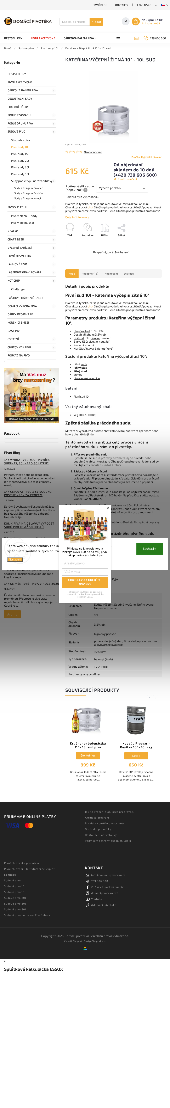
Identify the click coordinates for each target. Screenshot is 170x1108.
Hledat (96, 21)
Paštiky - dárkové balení (25, 298)
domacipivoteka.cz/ (104, 893)
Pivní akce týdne (19, 82)
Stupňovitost (82, 331)
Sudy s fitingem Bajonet (28, 188)
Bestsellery (16, 74)
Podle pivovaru (18, 115)
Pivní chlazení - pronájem (21, 863)
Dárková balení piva (22, 90)
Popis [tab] (71, 273)
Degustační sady (19, 98)
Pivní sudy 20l (20, 160)
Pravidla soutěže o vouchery (104, 823)
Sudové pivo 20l (15, 897)
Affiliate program (97, 817)
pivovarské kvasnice (87, 378)
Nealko (12, 231)
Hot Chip (13, 280)
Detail (88, 755)
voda (84, 364)
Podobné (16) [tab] (90, 273)
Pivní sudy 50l (20, 174)
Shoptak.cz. (99, 941)
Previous (150, 697)
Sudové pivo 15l (15, 892)
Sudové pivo (16, 131)
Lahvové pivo (17, 264)
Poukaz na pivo (18, 355)
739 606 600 (99, 881)
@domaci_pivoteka (104, 905)
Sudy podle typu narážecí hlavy (31, 181)
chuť (90, 207)
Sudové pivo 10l (15, 886)
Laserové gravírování (24, 272)
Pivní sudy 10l (20, 147)
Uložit (75, 243)
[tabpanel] (87, 744)
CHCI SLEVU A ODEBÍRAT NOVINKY (85, 582)
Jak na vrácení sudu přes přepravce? (110, 811)
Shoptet (77, 941)
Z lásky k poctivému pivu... (109, 887)
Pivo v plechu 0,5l (22, 222)
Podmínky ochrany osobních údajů (108, 840)
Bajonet (100, 348)
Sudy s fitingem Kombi (27, 198)
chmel (78, 374)
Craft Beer (15, 239)
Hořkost (79, 338)
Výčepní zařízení (19, 247)
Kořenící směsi (18, 322)
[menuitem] (15, 38)
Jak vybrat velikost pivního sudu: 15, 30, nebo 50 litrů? (27, 461)
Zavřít (148, 242)
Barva (77, 341)
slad (84, 367)
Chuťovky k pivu (19, 347)
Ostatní (13, 339)
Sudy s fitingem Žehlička (28, 193)
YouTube (96, 899)
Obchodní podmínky (98, 829)
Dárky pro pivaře (20, 314)
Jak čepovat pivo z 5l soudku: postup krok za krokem (28, 493)
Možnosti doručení (125, 179)
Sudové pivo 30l (15, 903)
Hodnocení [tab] (111, 273)
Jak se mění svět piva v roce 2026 (31, 583)
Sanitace (10, 874)
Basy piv (13, 330)
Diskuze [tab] (129, 273)
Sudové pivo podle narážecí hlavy (27, 915)
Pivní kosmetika (19, 256)
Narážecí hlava (83, 348)
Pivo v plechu (17, 207)
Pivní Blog (100, 5)
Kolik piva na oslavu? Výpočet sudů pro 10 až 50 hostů (29, 525)
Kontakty (121, 5)
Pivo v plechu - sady (24, 216)
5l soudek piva (20, 140)
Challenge (18, 289)
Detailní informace (77, 217)
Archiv (12, 614)
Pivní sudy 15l (20, 153)
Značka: (146, 157)
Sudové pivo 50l (15, 909)
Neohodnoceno (93, 152)
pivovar (95, 338)
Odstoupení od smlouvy (101, 835)
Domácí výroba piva (22, 306)
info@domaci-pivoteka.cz (108, 875)
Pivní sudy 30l (20, 167)
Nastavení (15, 559)
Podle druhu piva (20, 123)
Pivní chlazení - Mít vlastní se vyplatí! (30, 868)
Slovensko (144, 5)
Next (156, 697)
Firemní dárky (18, 107)
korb (109, 348)
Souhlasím (149, 548)
